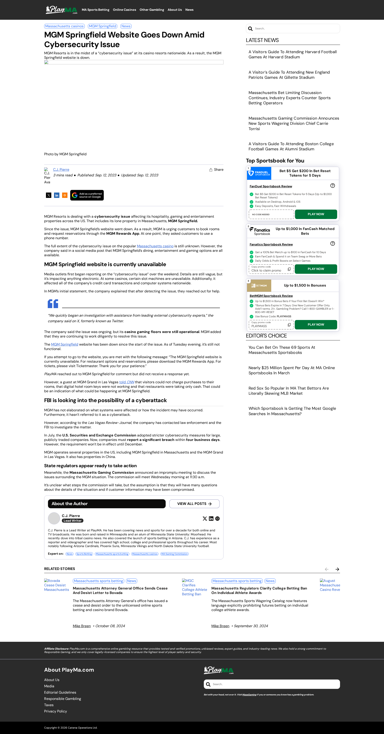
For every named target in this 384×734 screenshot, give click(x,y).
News (125, 26)
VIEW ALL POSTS (191, 503)
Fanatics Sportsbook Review (271, 244)
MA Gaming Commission (174, 553)
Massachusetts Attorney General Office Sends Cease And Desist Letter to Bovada (120, 590)
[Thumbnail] (56, 585)
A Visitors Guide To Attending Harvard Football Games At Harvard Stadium (293, 54)
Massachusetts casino (155, 246)
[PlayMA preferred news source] (87, 195)
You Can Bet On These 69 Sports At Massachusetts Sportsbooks (282, 350)
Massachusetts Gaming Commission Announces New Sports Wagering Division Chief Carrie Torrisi (294, 123)
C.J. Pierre (61, 169)
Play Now (316, 214)
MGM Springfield (102, 26)
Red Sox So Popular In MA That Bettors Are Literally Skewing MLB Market (289, 391)
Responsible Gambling (62, 699)
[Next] (337, 569)
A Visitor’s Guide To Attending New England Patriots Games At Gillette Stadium (289, 75)
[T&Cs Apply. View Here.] (332, 185)
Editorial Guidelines (60, 692)
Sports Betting (84, 553)
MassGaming (249, 694)
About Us (51, 680)
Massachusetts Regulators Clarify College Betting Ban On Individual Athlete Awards (259, 590)
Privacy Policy (55, 711)
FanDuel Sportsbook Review (271, 186)
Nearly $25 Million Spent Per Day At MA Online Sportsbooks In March (292, 370)
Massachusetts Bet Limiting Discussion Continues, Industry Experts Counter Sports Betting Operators (290, 98)
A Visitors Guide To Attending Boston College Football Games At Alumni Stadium (291, 146)
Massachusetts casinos (64, 26)
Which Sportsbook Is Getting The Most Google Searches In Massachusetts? (292, 411)
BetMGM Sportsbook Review (271, 296)
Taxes (49, 705)
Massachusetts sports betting (112, 553)
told (126, 382)
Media (49, 686)
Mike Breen (82, 626)
